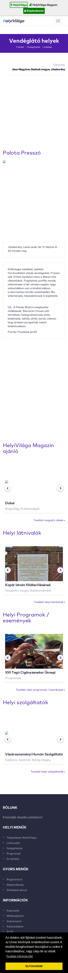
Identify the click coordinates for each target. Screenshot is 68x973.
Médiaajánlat (15, 915)
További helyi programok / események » (40, 689)
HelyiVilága (19, 4)
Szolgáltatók (33, 46)
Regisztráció (14, 879)
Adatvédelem (15, 926)
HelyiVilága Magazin (44, 4)
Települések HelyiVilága (21, 837)
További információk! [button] (19, 956)
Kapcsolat (13, 910)
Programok (13, 853)
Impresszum (14, 921)
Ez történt (13, 858)
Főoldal (20, 46)
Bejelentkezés (35, 10)
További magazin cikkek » (49, 520)
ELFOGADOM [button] (34, 966)
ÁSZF (10, 931)
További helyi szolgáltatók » (48, 771)
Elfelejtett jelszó (17, 890)
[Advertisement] (34, 113)
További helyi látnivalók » (49, 602)
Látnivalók (13, 842)
